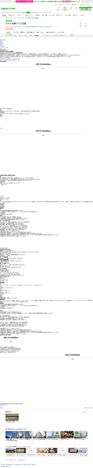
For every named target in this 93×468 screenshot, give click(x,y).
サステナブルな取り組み (46, 26)
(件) (18, 26)
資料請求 (33, 464)
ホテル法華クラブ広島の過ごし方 (59, 35)
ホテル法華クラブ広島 (16, 23)
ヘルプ (56, 4)
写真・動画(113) (30, 32)
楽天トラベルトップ (9, 17)
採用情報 (25, 464)
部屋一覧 (22, 32)
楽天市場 (82, 4)
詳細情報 (72, 35)
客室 (31, 35)
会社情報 (3, 464)
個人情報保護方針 (9, 464)
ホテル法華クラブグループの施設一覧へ (16, 460)
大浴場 (25, 35)
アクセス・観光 (45, 35)
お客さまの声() (50, 32)
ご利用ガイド (61, 4)
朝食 (20, 35)
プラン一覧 (15, 32)
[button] (18, 414)
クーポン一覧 (60, 32)
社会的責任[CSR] (18, 464)
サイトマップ (68, 4)
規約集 (29, 464)
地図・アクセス (40, 32)
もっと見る (83, 411)
